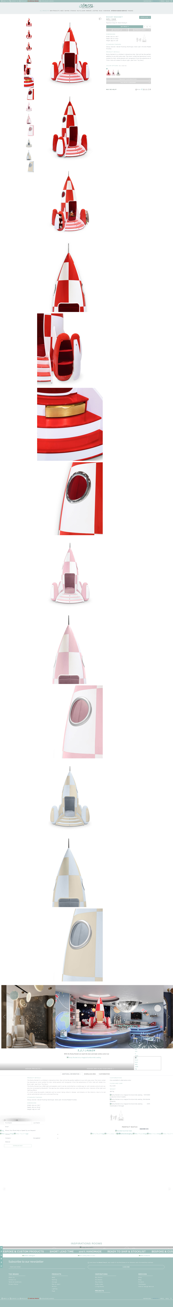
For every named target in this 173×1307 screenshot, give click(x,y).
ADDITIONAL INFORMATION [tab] (70, 1074)
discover (144, 1129)
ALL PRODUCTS (44, 10)
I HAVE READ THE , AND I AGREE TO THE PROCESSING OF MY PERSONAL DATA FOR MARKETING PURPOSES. (121, 1262)
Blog (139, 1279)
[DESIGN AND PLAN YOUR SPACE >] (84, 1057)
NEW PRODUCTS (55, 10)
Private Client (22, 1120)
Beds (53, 1277)
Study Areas (99, 1284)
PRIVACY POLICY (103, 1262)
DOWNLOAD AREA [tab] (90, 1074)
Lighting (54, 1288)
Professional (10, 1120)
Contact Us (12, 1279)
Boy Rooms (99, 1277)
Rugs (53, 1291)
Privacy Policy (13, 1284)
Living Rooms (99, 1286)
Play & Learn (56, 1284)
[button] (4, 1017)
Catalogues (142, 1284)
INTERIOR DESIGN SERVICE (119, 10)
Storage (54, 1282)
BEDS (62, 10)
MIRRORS (89, 10)
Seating (54, 1279)
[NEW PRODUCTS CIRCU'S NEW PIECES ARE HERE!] (144, 1255)
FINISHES (130, 10)
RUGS (100, 10)
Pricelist (141, 1282)
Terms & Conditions (15, 1282)
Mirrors (54, 1286)
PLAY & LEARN (81, 10)
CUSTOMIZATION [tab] (104, 1074)
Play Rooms (99, 1282)
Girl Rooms (98, 1279)
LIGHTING (95, 10)
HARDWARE (106, 10)
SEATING (67, 10)
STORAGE (73, 10)
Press (140, 1277)
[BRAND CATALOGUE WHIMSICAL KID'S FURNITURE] (28, 1255)
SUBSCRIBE (126, 1267)
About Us (12, 1277)
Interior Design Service (146, 1286)
